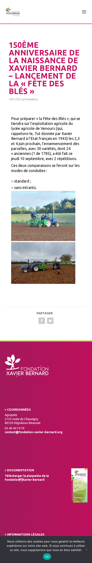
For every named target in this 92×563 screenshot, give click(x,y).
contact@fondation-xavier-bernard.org (33, 432)
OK (47, 556)
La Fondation (30, 99)
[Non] (86, 549)
